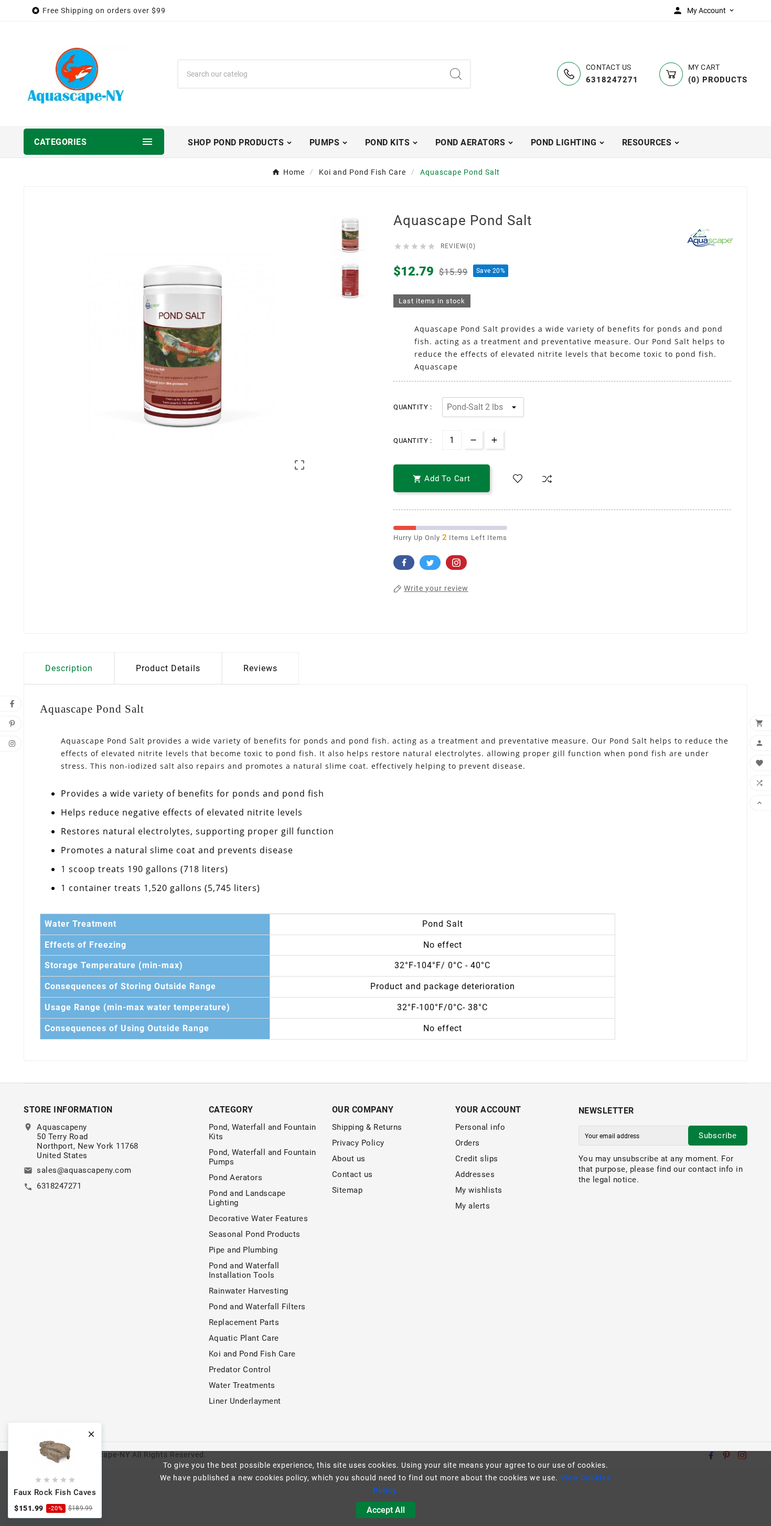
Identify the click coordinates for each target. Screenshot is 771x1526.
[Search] (456, 74)
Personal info (480, 1127)
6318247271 (59, 1186)
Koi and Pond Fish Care (252, 1354)
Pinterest (456, 562)
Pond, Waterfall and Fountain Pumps (262, 1157)
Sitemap (347, 1190)
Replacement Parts (244, 1322)
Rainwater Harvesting (248, 1291)
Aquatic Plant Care (244, 1338)
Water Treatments (242, 1385)
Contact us (352, 1174)
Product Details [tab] (168, 668)
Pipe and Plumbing (243, 1250)
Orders (467, 1143)
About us (349, 1158)
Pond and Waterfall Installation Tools (244, 1270)
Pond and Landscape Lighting (247, 1198)
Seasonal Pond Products (255, 1234)
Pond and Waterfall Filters (257, 1306)
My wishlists (478, 1190)
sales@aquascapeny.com (84, 1170)
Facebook (403, 562)
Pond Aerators (236, 1177)
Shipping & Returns (367, 1127)
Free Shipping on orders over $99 (104, 10)
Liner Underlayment (245, 1401)
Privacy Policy (358, 1143)
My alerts (472, 1206)
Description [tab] (69, 668)
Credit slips (476, 1158)
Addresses (475, 1174)
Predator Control (240, 1369)
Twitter (430, 562)
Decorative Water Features (258, 1218)
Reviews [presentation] (260, 668)
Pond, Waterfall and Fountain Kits (262, 1131)
